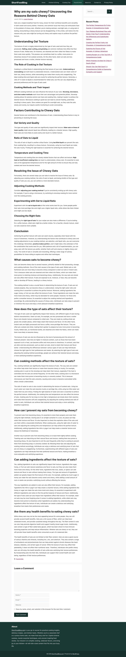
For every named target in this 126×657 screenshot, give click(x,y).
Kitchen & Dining (54, 2)
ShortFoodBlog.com (18, 630)
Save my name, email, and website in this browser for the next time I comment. (43, 609)
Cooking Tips (66, 2)
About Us (88, 2)
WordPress (75, 654)
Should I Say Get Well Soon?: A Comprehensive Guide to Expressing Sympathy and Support (98, 69)
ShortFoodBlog (19, 2)
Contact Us (97, 2)
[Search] (109, 11)
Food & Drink (78, 2)
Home (43, 2)
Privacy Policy (108, 2)
